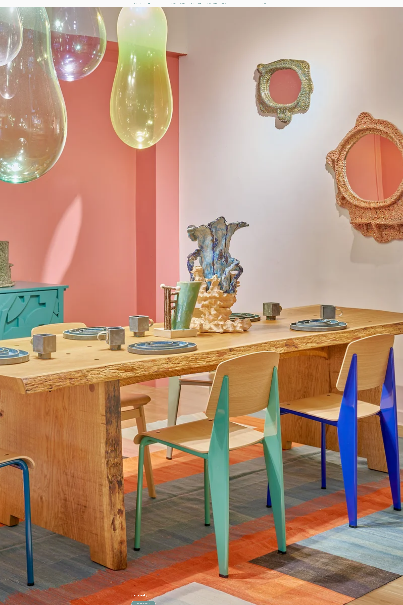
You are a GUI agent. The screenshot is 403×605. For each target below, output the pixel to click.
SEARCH (263, 3)
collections (172, 3)
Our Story (223, 3)
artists (191, 3)
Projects (200, 3)
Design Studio (212, 3)
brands (182, 3)
